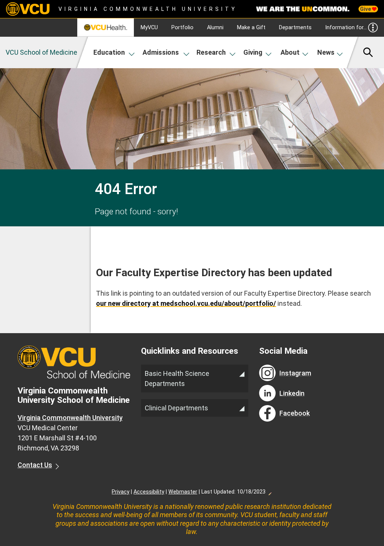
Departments (295, 27)
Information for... (346, 27)
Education (109, 52)
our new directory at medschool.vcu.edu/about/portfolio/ (186, 303)
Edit (269, 491)
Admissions (160, 52)
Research (211, 52)
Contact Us (35, 465)
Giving (252, 52)
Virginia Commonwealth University (147, 9)
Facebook (294, 413)
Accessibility (149, 492)
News (325, 52)
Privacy (120, 492)
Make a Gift (251, 27)
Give (366, 9)
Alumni (215, 27)
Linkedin (291, 393)
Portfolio (182, 27)
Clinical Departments (176, 408)
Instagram (295, 373)
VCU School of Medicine (41, 52)
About (290, 52)
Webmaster (182, 492)
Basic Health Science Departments (177, 378)
